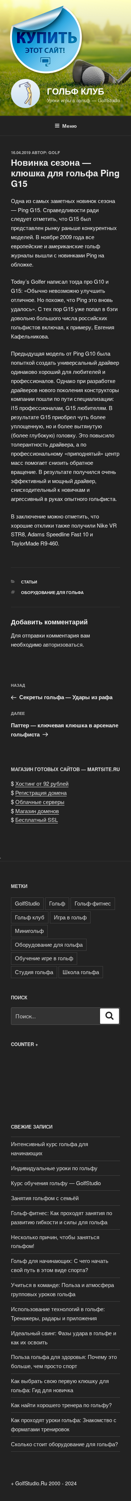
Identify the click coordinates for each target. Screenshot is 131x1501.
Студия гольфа (34, 972)
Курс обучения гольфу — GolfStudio (56, 1183)
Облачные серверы (39, 801)
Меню (69, 125)
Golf (54, 152)
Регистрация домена (41, 792)
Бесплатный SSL (36, 819)
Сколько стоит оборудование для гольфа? (64, 1444)
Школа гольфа (81, 972)
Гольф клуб (75, 91)
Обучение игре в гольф (44, 958)
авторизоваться (63, 644)
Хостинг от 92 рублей (41, 783)
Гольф (57, 903)
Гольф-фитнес (93, 903)
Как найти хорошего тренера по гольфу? (61, 1405)
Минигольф (29, 930)
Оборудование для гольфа (52, 592)
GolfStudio (27, 903)
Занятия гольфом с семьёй (45, 1198)
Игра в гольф (70, 917)
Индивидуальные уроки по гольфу (54, 1168)
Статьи (29, 582)
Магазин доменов (37, 811)
